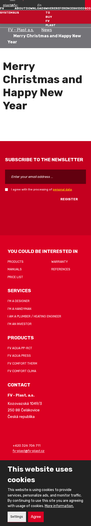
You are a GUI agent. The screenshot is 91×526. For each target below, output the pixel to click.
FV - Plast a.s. (21, 29)
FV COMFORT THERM (22, 363)
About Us (20, 10)
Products (16, 262)
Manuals (15, 269)
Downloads (36, 8)
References (65, 8)
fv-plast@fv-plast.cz (28, 451)
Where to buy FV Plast (51, 17)
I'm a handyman (19, 309)
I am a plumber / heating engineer (34, 316)
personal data (62, 189)
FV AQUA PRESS (19, 355)
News (46, 29)
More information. (59, 506)
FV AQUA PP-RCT (20, 348)
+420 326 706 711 (26, 445)
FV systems (7, 10)
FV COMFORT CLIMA (22, 371)
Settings (16, 516)
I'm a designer (19, 301)
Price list (15, 277)
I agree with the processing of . (42, 189)
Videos (80, 8)
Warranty (59, 262)
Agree (36, 516)
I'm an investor (20, 324)
